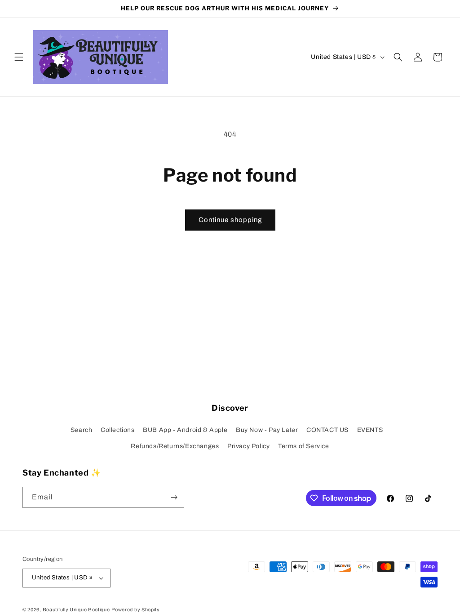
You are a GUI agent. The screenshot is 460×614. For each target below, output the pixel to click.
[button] (19, 57)
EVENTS (370, 430)
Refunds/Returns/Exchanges (175, 446)
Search (82, 430)
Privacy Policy (248, 446)
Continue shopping (230, 219)
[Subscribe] (174, 497)
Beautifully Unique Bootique (76, 609)
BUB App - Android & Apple (185, 430)
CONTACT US (327, 430)
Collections (118, 430)
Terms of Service (303, 446)
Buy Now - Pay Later (267, 430)
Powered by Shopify (135, 609)
